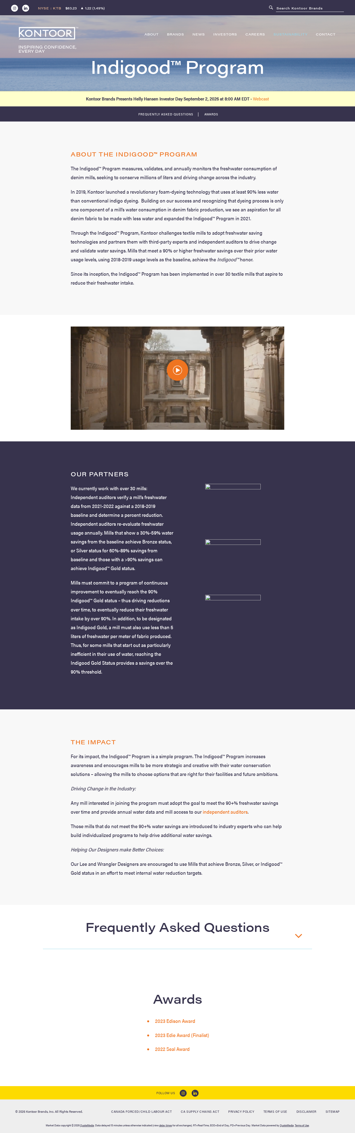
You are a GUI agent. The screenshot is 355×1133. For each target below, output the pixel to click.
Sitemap (333, 1111)
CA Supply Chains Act (200, 1111)
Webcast (261, 98)
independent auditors (225, 811)
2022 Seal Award (172, 1048)
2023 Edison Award (175, 1020)
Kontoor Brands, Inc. (40, 1111)
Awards (211, 114)
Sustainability (290, 34)
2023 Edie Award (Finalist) (182, 1034)
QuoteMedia (87, 1125)
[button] (177, 370)
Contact (326, 34)
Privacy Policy (241, 1111)
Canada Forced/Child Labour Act (141, 1111)
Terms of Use (275, 1111)
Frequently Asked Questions (165, 114)
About (151, 34)
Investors (225, 34)
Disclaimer (306, 1111)
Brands (175, 34)
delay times (165, 1125)
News (198, 34)
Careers (255, 34)
